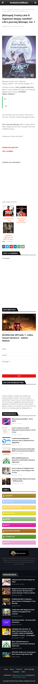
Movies (7, 519)
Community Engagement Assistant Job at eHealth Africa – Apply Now (23, 440)
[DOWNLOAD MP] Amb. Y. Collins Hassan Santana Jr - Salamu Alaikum (17, 338)
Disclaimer (16, 672)
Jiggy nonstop (8, 26)
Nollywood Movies (12, 531)
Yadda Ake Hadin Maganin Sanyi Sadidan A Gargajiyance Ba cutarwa (23, 612)
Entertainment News (13, 507)
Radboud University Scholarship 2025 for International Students (23, 450)
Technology (10, 537)
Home (4, 9)
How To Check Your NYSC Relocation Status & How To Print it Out (24, 430)
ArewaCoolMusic (19, 2)
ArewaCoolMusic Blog (19, 677)
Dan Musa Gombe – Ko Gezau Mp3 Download (23, 621)
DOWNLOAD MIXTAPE (10, 147)
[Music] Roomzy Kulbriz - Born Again (22, 420)
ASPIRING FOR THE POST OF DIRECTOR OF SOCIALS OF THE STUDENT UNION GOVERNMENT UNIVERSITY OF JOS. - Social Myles (23, 632)
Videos (7, 542)
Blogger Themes (20, 675)
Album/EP (8, 496)
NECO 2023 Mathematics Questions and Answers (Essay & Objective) (23, 460)
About (12, 669)
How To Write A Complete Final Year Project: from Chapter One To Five (23, 470)
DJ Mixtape (10, 9)
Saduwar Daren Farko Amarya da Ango (23, 581)
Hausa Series (10, 513)
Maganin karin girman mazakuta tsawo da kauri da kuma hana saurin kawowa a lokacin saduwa (23, 591)
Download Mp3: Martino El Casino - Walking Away (23, 480)
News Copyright (29, 669)
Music (7, 525)
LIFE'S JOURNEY (7, 151)
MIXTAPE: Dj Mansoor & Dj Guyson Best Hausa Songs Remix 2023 (24, 653)
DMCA (23, 672)
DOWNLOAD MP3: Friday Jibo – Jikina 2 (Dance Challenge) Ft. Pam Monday (23, 601)
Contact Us (19, 669)
